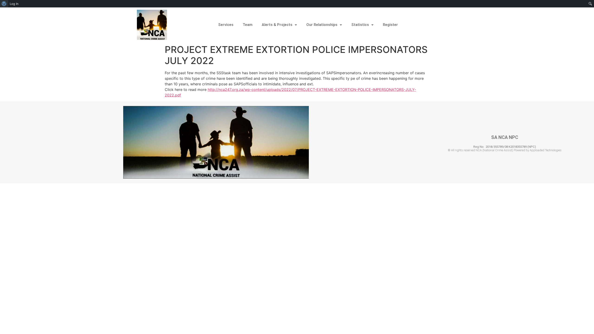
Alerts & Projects (277, 24)
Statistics (360, 24)
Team (247, 24)
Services (225, 24)
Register (390, 24)
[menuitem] (4, 3)
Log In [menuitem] (14, 4)
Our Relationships (321, 24)
